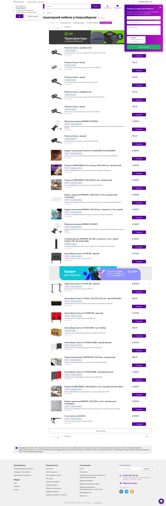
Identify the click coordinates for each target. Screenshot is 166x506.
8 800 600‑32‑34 (146, 2)
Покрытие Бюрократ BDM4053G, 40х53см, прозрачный (89, 357)
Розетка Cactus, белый (74, 62)
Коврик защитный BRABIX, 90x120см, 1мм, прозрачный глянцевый (90, 402)
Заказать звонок (143, 47)
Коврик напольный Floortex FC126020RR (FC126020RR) (89, 150)
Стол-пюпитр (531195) (74, 416)
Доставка (41, 2)
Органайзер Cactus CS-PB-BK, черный (81, 253)
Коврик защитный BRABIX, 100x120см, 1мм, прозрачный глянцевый (90, 196)
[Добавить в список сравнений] (149, 62)
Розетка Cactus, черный (75, 136)
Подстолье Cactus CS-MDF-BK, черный (82, 284)
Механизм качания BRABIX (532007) (81, 224)
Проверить (147, 469)
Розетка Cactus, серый (74, 77)
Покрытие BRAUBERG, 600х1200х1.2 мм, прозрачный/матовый (93, 386)
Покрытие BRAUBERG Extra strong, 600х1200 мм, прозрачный (92, 165)
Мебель (49, 13)
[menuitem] (52, 26)
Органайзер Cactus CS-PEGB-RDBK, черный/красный (88, 372)
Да (19, 16)
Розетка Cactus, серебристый (77, 48)
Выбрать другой (33, 16)
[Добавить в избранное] (149, 66)
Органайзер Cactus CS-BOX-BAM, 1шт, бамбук (85, 328)
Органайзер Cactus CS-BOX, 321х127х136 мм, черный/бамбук (92, 298)
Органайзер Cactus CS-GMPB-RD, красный (83, 313)
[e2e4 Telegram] (127, 492)
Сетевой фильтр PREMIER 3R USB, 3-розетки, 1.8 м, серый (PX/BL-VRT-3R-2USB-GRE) (91, 240)
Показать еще (100, 431)
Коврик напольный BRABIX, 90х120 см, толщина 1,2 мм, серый (93, 209)
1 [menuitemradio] (58, 27)
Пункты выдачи (32, 2)
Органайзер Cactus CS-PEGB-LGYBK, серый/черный (88, 342)
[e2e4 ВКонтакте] (121, 492)
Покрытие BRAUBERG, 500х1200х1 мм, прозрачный (88, 180)
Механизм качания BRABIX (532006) (81, 121)
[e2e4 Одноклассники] (132, 492)
